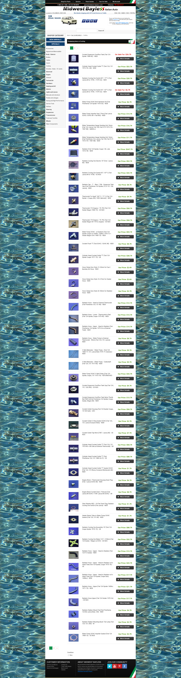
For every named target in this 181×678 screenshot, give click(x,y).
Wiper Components (52, 124)
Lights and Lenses (52, 92)
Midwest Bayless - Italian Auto (90, 9)
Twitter (109, 666)
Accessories (49, 48)
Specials (55, 44)
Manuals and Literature (53, 95)
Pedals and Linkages (52, 98)
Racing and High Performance (55, 100)
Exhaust (48, 77)
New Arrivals (55, 40)
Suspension (50, 112)
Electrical (49, 71)
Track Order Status (66, 666)
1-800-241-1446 (62, 5)
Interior (48, 89)
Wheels (48, 121)
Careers (63, 669)
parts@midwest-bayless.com (93, 5)
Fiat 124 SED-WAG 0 (76, 35)
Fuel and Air (50, 80)
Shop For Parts (65, 1)
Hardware (49, 83)
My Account (116, 1)
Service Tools (50, 103)
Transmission (50, 115)
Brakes (48, 57)
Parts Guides (90, 1)
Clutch (48, 63)
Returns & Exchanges (52, 668)
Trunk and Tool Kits (51, 118)
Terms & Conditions (52, 664)
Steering (49, 109)
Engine (48, 74)
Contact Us (64, 664)
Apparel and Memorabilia (53, 51)
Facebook (124, 666)
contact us (116, 19)
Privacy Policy (50, 666)
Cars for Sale (103, 1)
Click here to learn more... (85, 671)
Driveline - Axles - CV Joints (54, 69)
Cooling (48, 66)
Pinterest (119, 666)
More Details (125, 59)
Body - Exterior (51, 54)
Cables (48, 60)
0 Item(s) (116, 5)
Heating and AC (51, 86)
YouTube (114, 666)
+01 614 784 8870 (73, 5)
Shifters (48, 106)
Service (78, 1)
